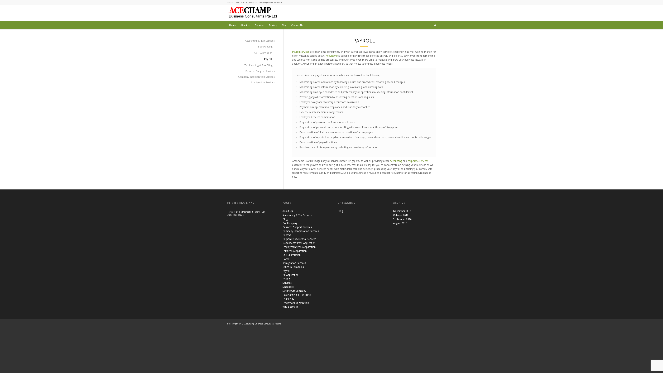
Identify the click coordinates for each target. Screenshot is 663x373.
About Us (287, 211)
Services (287, 282)
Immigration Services (263, 82)
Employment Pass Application (299, 246)
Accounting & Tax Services (260, 40)
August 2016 (400, 223)
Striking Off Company (294, 290)
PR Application (290, 274)
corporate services (418, 160)
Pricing (286, 278)
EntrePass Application (294, 250)
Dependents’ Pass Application (298, 243)
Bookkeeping (265, 46)
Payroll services (300, 51)
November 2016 (402, 211)
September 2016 (402, 219)
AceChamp (332, 55)
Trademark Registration (295, 302)
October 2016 (401, 215)
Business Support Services (260, 71)
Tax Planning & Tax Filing (258, 65)
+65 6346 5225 (240, 2)
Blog (285, 219)
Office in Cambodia (293, 267)
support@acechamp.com (270, 2)
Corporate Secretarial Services (299, 239)
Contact (286, 235)
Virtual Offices (290, 306)
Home (285, 259)
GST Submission (263, 52)
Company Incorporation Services (256, 76)
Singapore (288, 286)
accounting (396, 160)
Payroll (268, 59)
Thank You (288, 298)
